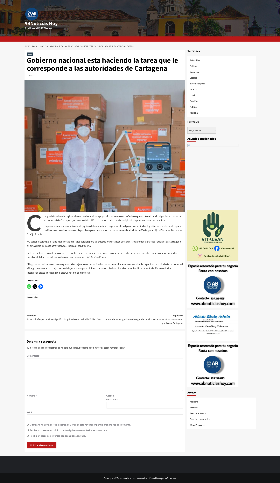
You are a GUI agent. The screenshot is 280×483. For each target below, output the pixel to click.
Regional (194, 112)
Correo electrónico (113, 397)
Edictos (193, 77)
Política (193, 107)
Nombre (32, 395)
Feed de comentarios (200, 419)
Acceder (194, 407)
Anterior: (64, 317)
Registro (194, 401)
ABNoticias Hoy (41, 23)
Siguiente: (144, 319)
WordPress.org (197, 425)
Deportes (194, 72)
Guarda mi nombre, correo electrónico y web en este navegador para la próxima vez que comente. (80, 424)
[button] (254, 39)
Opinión (194, 101)
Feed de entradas (198, 413)
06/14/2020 (33, 76)
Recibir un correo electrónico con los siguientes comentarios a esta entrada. (69, 430)
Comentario (33, 355)
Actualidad (195, 60)
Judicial (193, 89)
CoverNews (155, 478)
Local (30, 54)
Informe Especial (198, 83)
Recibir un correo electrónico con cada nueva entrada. (58, 435)
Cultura (193, 66)
